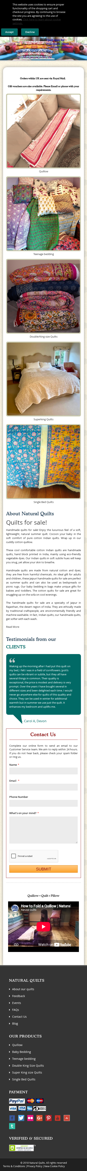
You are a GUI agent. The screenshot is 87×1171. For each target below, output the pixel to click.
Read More (12, 627)
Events (16, 1003)
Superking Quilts (43, 419)
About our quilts (23, 989)
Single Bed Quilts (44, 502)
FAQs (15, 1010)
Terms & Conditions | (15, 1166)
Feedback (18, 996)
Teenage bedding (43, 254)
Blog (15, 1023)
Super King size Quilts (27, 1072)
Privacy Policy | (35, 1166)
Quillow (43, 171)
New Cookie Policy (54, 1166)
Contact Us (19, 1017)
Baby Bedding (21, 1052)
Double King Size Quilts (28, 1065)
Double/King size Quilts (43, 336)
